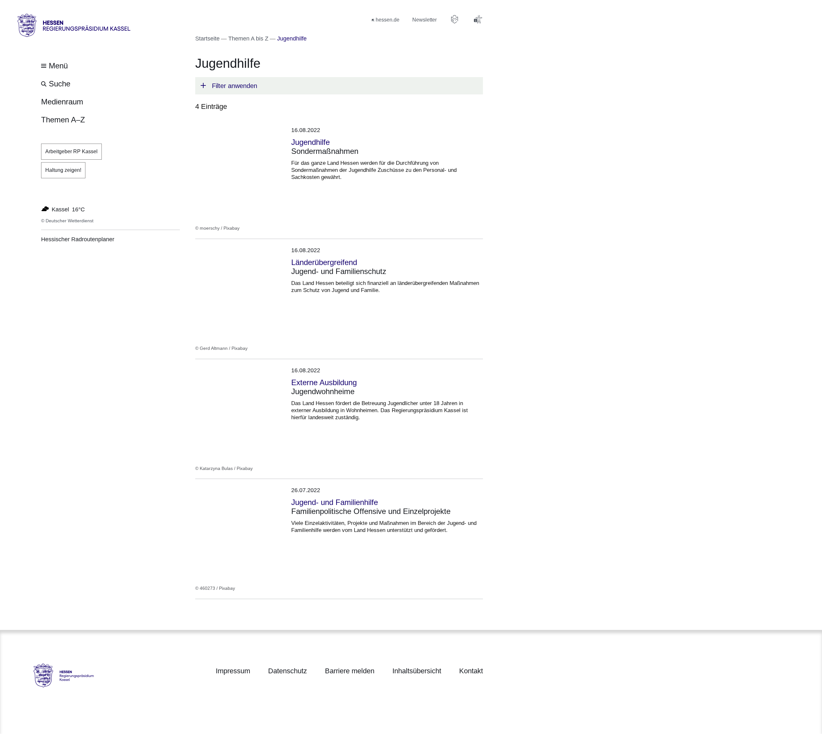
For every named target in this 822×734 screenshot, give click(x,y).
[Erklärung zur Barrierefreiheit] (478, 19)
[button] (339, 86)
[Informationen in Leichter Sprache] (455, 19)
